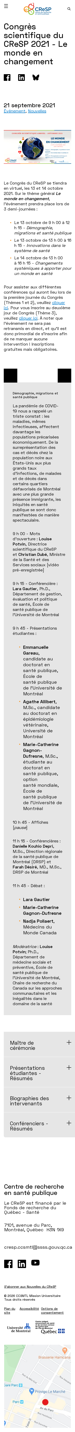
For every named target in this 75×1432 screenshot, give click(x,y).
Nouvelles (37, 110)
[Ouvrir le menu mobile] (6, 6)
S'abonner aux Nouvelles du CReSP (30, 1286)
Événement (14, 110)
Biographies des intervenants (29, 1101)
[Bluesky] (35, 77)
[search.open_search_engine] (69, 8)
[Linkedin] (21, 77)
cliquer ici (28, 317)
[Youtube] (35, 1264)
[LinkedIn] (22, 1264)
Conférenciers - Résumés (29, 1126)
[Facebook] (7, 77)
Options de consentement (52, 1310)
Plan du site (9, 1310)
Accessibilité (29, 1308)
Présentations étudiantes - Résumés (27, 1073)
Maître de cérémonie (22, 1045)
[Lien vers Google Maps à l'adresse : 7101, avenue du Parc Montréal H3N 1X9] (37, 1386)
